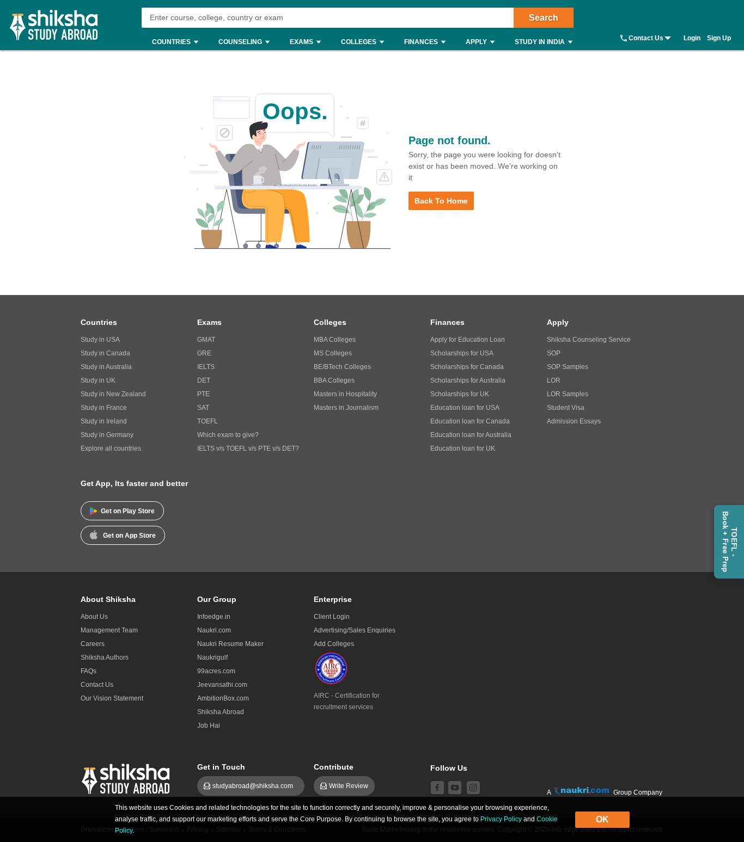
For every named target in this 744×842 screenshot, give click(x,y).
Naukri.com (214, 630)
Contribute (333, 767)
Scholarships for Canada (467, 367)
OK (602, 819)
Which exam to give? (228, 435)
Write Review (348, 786)
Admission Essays (574, 421)
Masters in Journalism (346, 407)
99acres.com (216, 671)
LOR (553, 380)
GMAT (206, 339)
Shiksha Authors (105, 657)
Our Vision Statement (112, 698)
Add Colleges (334, 644)
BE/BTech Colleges (342, 367)
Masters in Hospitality (345, 394)
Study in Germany (107, 435)
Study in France (104, 407)
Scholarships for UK (459, 394)
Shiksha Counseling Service (589, 339)
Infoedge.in (213, 616)
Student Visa (565, 407)
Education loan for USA (464, 407)
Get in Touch (221, 767)
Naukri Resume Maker (230, 644)
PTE (203, 394)
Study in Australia (106, 367)
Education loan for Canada (470, 421)
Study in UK (98, 380)
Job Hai (208, 725)
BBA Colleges (334, 380)
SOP (553, 353)
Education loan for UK (462, 448)
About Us (94, 616)
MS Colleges (333, 353)
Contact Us (646, 38)
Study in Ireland (104, 421)
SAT (203, 407)
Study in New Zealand (113, 394)
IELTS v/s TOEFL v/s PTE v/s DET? (248, 448)
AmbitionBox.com (223, 698)
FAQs (88, 671)
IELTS (206, 367)
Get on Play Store (128, 511)
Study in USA (100, 339)
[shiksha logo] (127, 777)
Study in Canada (105, 353)
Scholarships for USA (461, 353)
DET (203, 380)
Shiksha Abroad (220, 712)
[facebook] (437, 787)
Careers (93, 644)
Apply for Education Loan (467, 339)
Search (543, 17)
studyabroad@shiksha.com (255, 786)
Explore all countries (111, 448)
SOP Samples (567, 367)
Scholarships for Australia (467, 380)
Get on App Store (129, 535)
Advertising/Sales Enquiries (354, 630)
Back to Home (441, 200)
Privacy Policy (501, 819)
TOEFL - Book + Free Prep (729, 542)
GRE (204, 353)
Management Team (109, 630)
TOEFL (207, 421)
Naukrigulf (212, 657)
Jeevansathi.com (222, 685)
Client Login (332, 616)
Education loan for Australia (470, 435)
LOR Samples (567, 394)
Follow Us (448, 768)
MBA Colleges (335, 339)
